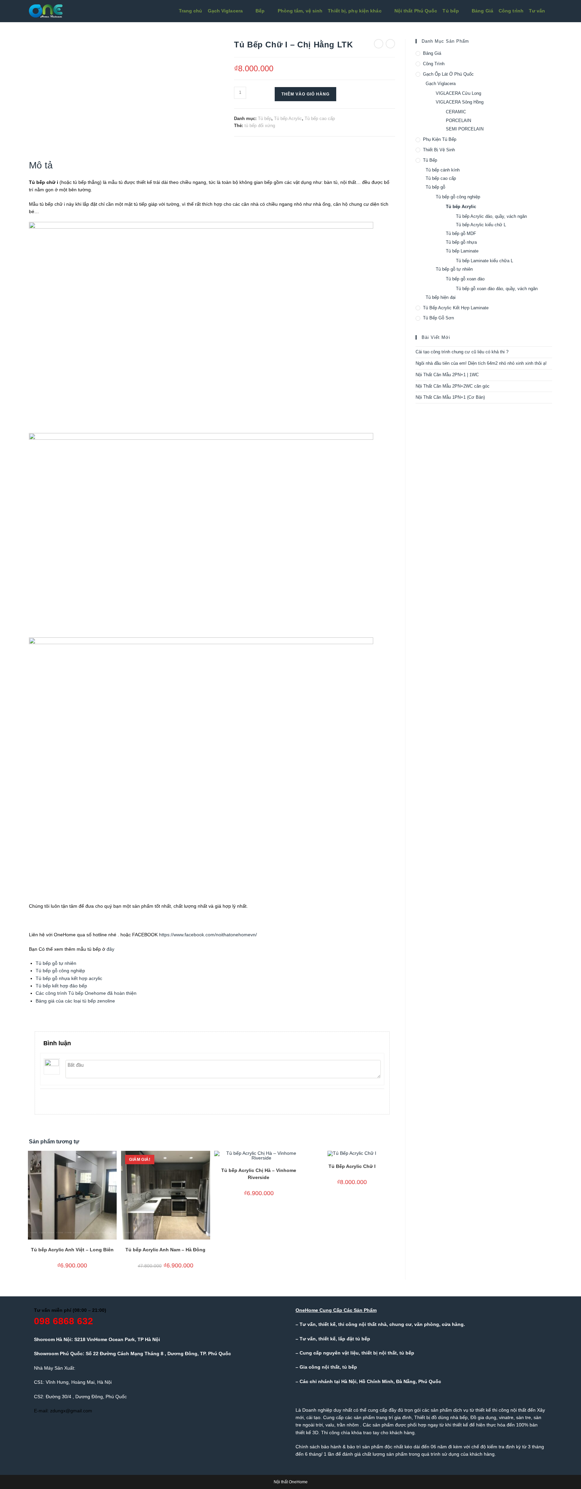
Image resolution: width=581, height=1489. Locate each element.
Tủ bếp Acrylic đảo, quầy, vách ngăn (491, 216)
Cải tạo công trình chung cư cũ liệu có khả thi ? (462, 351)
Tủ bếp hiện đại (441, 297)
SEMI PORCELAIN (464, 128)
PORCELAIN (458, 120)
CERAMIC (456, 111)
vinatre (506, 1417)
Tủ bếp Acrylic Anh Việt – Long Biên (72, 1249)
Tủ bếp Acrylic (288, 118)
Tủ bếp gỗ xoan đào (465, 278)
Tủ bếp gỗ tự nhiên (56, 963)
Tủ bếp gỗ (435, 187)
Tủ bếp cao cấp (320, 118)
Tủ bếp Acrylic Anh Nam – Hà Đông (165, 1249)
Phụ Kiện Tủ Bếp (439, 139)
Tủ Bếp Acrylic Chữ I (352, 1166)
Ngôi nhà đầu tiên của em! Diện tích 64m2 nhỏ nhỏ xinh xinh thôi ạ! (481, 363)
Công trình (433, 63)
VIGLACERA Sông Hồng (459, 102)
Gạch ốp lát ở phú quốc (448, 74)
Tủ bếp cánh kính (443, 169)
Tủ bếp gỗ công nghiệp (60, 970)
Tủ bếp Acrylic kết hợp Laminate (456, 307)
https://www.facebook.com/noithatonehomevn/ (208, 934)
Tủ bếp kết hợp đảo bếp (61, 985)
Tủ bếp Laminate (462, 250)
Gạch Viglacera (441, 83)
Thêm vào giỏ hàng (305, 94)
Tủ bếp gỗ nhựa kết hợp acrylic (69, 978)
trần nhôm (348, 1424)
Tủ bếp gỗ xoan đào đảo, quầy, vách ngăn (497, 288)
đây (110, 949)
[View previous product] (378, 43)
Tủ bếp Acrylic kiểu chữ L (481, 224)
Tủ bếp (264, 118)
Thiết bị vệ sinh (439, 149)
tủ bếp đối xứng (259, 125)
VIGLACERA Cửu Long (458, 93)
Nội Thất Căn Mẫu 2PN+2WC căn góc (453, 386)
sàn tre (523, 1417)
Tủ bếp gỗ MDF (461, 233)
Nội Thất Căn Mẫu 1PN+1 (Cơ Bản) (450, 397)
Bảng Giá (432, 53)
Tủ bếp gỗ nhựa (461, 242)
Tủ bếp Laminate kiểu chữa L (484, 260)
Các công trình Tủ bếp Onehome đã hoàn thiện (86, 993)
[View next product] (390, 43)
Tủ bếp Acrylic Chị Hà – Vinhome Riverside (258, 1174)
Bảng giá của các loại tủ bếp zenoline (75, 1001)
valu (329, 1424)
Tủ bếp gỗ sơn (438, 317)
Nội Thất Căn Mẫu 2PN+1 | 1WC (447, 374)
